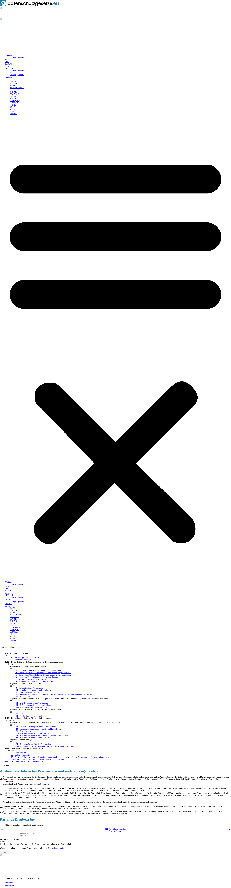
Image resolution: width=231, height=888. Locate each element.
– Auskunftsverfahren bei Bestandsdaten (31, 733)
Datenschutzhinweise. (56, 848)
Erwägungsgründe (17, 57)
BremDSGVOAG (17, 88)
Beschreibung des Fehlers (10, 839)
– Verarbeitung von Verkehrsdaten (28, 688)
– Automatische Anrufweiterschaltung (30, 707)
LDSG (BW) (15, 101)
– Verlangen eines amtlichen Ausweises (30, 679)
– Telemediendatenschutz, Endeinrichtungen (24, 761)
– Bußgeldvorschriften (20, 755)
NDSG (12, 107)
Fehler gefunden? (115, 831)
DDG (7, 62)
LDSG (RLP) (15, 103)
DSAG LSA (14, 90)
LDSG (7, 79)
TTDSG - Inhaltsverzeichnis (115, 829)
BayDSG (13, 81)
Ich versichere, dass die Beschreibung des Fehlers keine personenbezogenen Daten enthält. (37, 844)
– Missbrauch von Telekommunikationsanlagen (33, 681)
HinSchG (8, 77)
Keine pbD (4, 842)
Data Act (8, 73)
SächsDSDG (14, 109)
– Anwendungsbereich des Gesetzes (25, 658)
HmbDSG (13, 98)
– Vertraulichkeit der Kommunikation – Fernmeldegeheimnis (38, 671)
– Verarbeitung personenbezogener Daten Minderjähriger (37, 729)
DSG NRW (14, 94)
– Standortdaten (22, 696)
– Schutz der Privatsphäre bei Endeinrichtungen (34, 744)
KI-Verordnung (10, 68)
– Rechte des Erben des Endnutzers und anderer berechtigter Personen (42, 673)
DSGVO (8, 55)
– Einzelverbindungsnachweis (27, 692)
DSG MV (13, 92)
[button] (115, 348)
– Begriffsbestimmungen (20, 660)
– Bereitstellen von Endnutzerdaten (29, 716)
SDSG (12, 111)
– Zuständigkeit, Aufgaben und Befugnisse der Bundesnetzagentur (37, 759)
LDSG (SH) (14, 105)
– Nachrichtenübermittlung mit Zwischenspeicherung (36, 677)
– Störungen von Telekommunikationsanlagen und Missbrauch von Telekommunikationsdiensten (53, 694)
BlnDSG (13, 85)
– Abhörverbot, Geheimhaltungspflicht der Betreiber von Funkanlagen (42, 675)
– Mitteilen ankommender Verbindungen (31, 703)
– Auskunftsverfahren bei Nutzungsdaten (31, 738)
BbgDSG (13, 83)
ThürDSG (13, 114)
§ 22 (1, 829)
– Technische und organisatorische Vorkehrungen (35, 727)
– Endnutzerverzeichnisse (26, 714)
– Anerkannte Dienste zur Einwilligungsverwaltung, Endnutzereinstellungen (45, 746)
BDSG (7, 60)
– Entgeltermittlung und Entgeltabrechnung (32, 690)
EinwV (7, 66)
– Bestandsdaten (22, 731)
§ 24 (229, 829)
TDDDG (8, 64)
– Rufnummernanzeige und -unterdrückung (32, 705)
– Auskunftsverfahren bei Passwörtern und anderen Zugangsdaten (41, 735)
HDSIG (13, 96)
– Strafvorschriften (19, 753)
